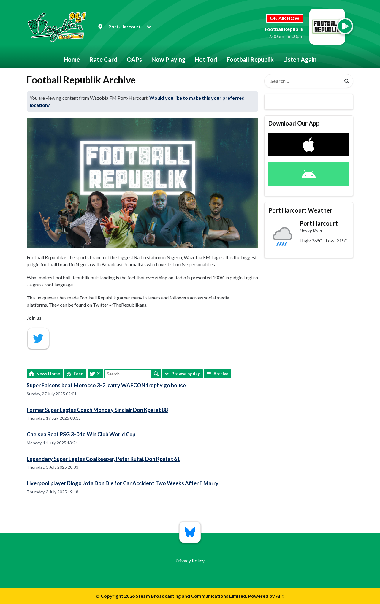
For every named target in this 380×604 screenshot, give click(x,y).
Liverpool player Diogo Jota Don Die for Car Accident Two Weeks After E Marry (122, 483)
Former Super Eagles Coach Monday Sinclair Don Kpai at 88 (97, 410)
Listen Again (299, 59)
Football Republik (250, 59)
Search (156, 373)
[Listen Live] (345, 26)
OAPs (134, 59)
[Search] (346, 81)
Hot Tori (206, 59)
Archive (220, 373)
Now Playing (168, 59)
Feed (78, 373)
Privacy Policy (190, 560)
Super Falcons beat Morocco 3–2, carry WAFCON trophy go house (106, 385)
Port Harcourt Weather (300, 210)
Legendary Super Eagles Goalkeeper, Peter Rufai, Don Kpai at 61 (103, 459)
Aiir (279, 596)
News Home (48, 373)
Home (72, 59)
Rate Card (103, 59)
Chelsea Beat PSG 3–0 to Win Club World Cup (81, 434)
